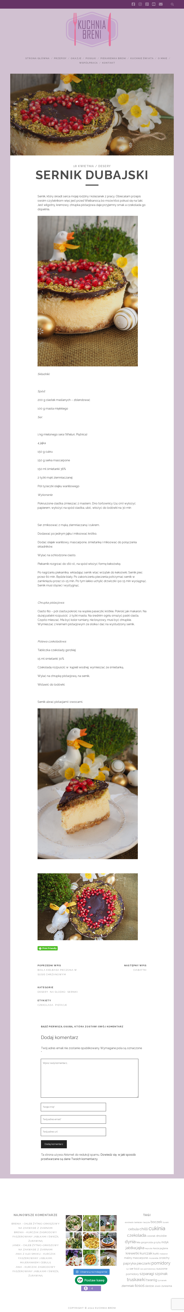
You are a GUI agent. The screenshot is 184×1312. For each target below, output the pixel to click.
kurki (156, 1253)
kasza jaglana (160, 1248)
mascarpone (140, 1257)
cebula (133, 1229)
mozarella (153, 1258)
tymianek (162, 1280)
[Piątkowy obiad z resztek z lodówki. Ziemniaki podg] (91, 1240)
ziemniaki (127, 1286)
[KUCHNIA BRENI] (92, 46)
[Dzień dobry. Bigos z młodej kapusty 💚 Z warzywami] (91, 1258)
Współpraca (88, 62)
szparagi (146, 1273)
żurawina (166, 1285)
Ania (19, 1267)
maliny (128, 1257)
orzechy (164, 1258)
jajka (140, 1248)
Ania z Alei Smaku (28, 1254)
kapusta (148, 1248)
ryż (127, 1269)
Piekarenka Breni (113, 58)
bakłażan (138, 1222)
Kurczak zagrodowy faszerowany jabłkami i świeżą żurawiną (36, 1236)
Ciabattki (140, 970)
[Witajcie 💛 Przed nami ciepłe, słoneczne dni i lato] (108, 1223)
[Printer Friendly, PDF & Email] (48, 947)
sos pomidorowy (148, 1269)
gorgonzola (147, 1242)
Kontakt (108, 62)
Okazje (76, 58)
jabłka (131, 1248)
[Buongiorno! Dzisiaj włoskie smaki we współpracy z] (108, 1258)
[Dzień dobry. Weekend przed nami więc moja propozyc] (108, 1240)
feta (138, 1242)
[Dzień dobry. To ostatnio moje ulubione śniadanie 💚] (74, 1223)
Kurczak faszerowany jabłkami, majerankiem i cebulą (37, 1258)
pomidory (161, 1263)
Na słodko (58, 992)
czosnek (151, 1236)
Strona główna (37, 58)
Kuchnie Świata (142, 58)
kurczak (146, 1253)
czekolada (46, 1005)
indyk (165, 1242)
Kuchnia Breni (92, 1191)
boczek (156, 1222)
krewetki (132, 1253)
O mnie (162, 58)
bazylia (146, 1222)
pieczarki (144, 1263)
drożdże (161, 1235)
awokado (129, 1222)
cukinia (157, 1228)
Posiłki (91, 58)
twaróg (151, 1280)
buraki (166, 1222)
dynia (130, 1241)
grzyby (157, 1242)
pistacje (61, 1005)
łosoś (139, 1285)
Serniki (72, 992)
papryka (129, 1263)
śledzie (149, 1285)
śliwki (158, 1286)
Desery (104, 166)
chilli (143, 1229)
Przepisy (60, 58)
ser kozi (134, 1268)
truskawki (136, 1279)
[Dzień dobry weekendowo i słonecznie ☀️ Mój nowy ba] (74, 1240)
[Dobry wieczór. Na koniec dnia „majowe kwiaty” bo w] (91, 1223)
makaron (164, 1254)
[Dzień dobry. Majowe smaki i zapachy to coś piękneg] (74, 1258)
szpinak (161, 1274)
